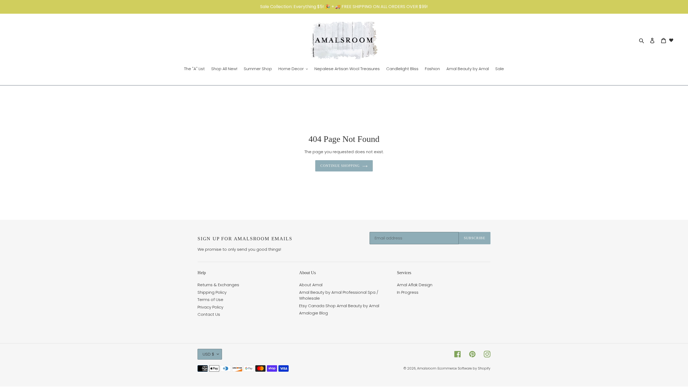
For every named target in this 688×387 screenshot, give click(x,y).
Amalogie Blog (313, 313)
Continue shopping (340, 166)
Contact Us (209, 314)
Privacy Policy (210, 307)
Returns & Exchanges (218, 285)
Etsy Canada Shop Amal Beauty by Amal (339, 306)
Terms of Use (210, 299)
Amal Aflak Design (414, 285)
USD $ (208, 354)
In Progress (407, 292)
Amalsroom (426, 368)
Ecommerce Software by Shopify (464, 368)
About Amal (310, 285)
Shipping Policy (212, 292)
